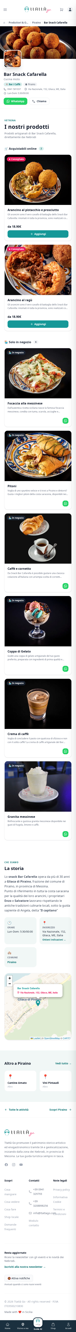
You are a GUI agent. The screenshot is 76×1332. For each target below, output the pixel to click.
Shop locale (11, 1217)
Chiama (41, 101)
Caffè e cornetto (19, 569)
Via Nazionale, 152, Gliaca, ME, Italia (46, 89)
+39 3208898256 (40, 1203)
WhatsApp (17, 101)
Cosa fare (10, 1209)
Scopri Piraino (58, 1109)
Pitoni (12, 486)
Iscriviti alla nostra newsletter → (25, 1267)
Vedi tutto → (63, 1063)
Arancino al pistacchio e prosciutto (33, 210)
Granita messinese (21, 817)
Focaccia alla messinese (25, 403)
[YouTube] (21, 1165)
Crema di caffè (18, 734)
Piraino (36, 22)
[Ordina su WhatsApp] (65, 421)
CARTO (66, 1038)
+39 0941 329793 (38, 1192)
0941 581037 (14, 89)
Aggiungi (40, 234)
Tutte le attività (18, 1109)
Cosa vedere (12, 1202)
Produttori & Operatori (19, 22)
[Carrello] (61, 9)
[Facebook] (6, 1165)
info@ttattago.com (40, 1213)
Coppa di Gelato (19, 651)
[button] (38, 1003)
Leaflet (36, 1038)
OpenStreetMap (52, 1038)
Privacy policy (61, 1189)
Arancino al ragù (20, 300)
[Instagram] (13, 1165)
